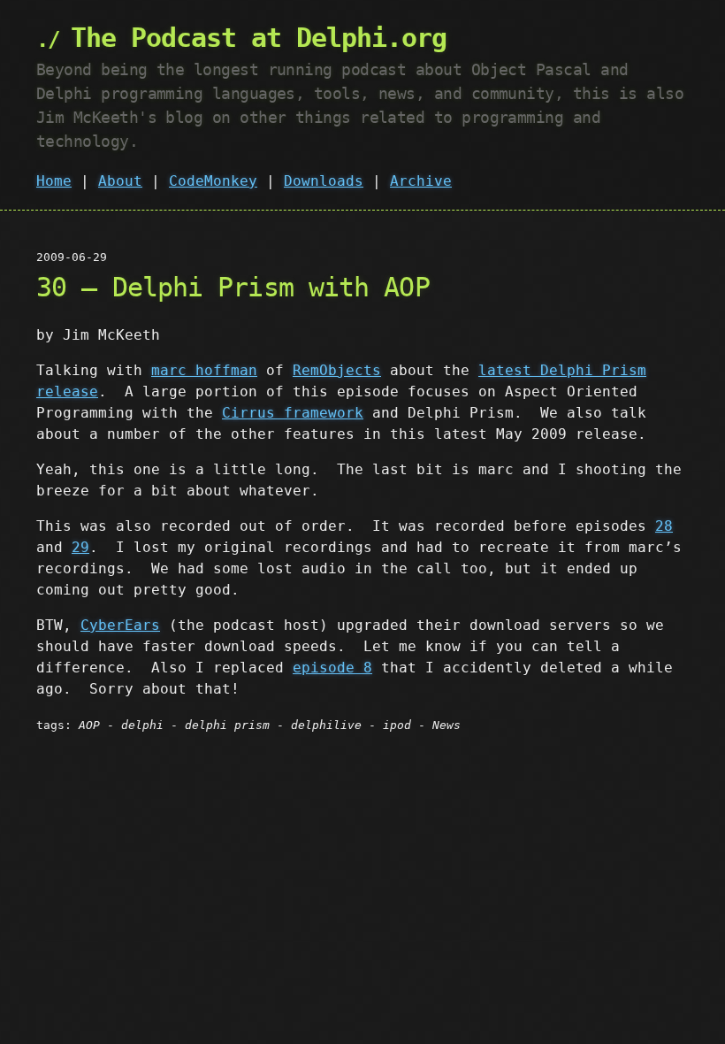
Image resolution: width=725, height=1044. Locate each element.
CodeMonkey (213, 181)
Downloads (323, 181)
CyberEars (120, 625)
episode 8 (332, 667)
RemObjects (337, 370)
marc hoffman (204, 370)
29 (80, 547)
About (120, 181)
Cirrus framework (292, 412)
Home (54, 181)
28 (664, 526)
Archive (421, 181)
